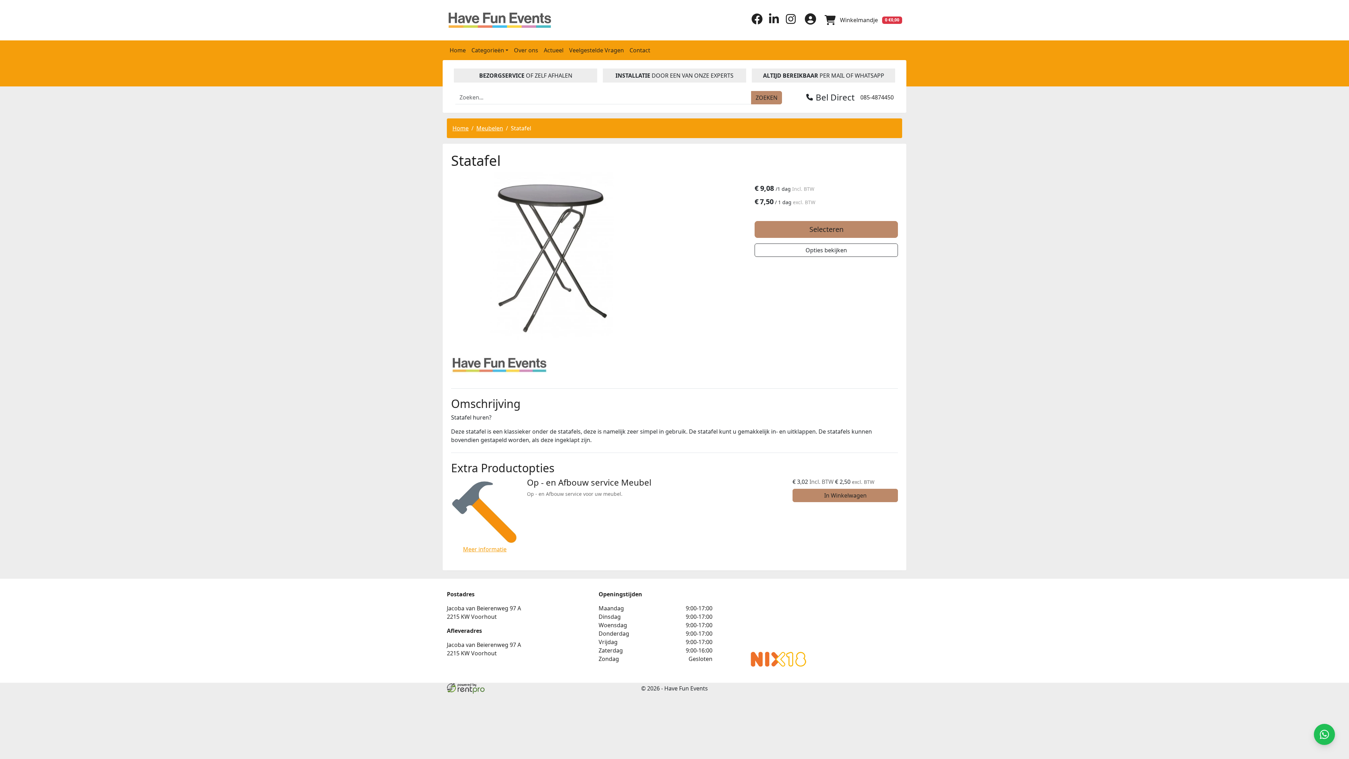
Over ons (526, 50)
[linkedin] (774, 22)
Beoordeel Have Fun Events (778, 618)
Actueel (553, 50)
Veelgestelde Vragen (596, 50)
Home (458, 50)
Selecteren (826, 229)
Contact (640, 50)
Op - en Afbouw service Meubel (589, 482)
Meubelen (489, 128)
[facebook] (757, 22)
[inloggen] (810, 20)
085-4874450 (877, 97)
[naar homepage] (501, 20)
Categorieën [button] (487, 50)
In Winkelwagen (845, 495)
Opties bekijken (826, 250)
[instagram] (790, 22)
